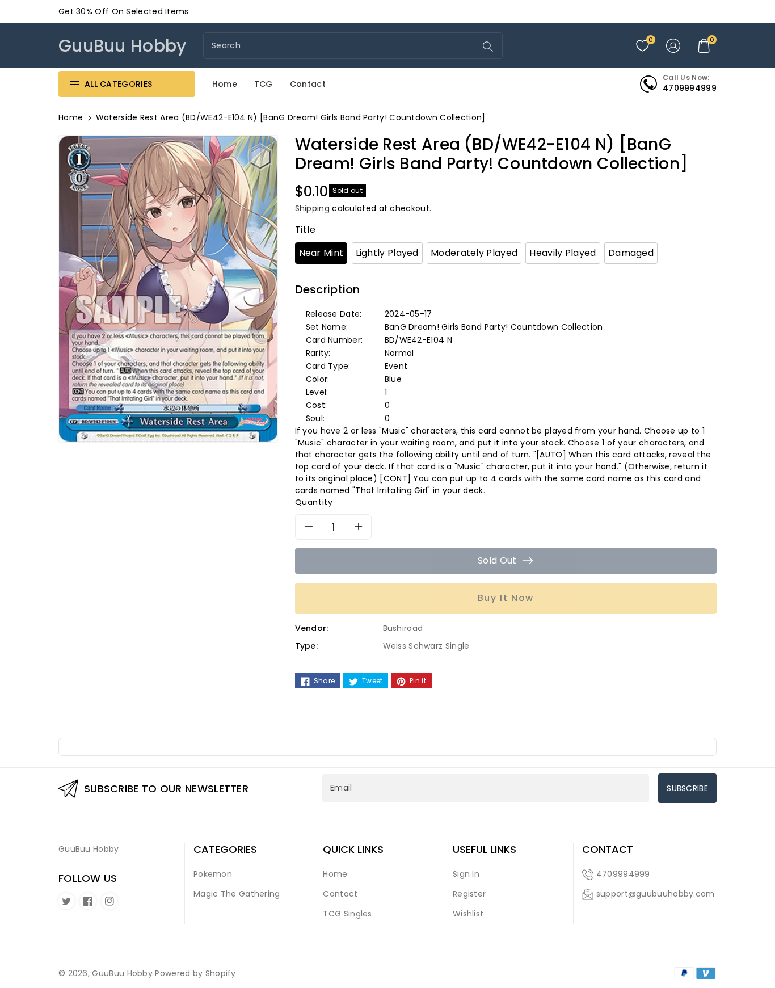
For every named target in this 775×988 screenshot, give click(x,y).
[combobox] (341, 45)
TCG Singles (347, 913)
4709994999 (623, 874)
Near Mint (321, 252)
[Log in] (673, 45)
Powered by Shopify (195, 973)
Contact (340, 893)
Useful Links (484, 849)
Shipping (312, 208)
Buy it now (506, 597)
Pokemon (212, 874)
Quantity (314, 502)
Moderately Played (474, 252)
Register (469, 893)
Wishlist (468, 913)
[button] (704, 45)
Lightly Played (387, 252)
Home (70, 117)
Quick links (353, 849)
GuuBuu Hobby (122, 973)
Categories (225, 849)
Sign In (466, 874)
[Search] (488, 46)
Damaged (631, 252)
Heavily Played (562, 252)
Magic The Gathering (236, 893)
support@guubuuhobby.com (655, 893)
